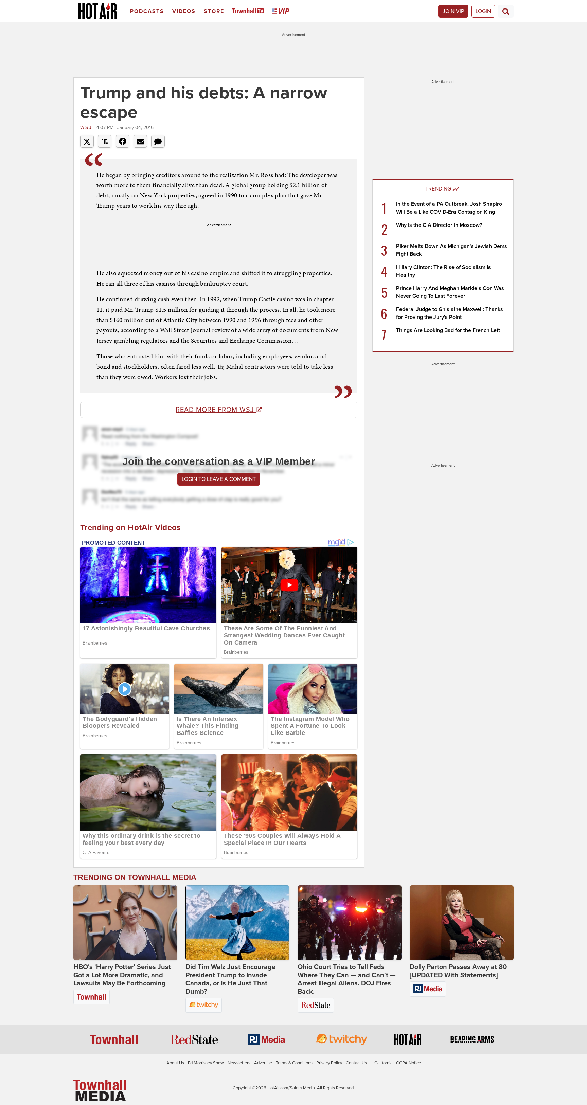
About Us (175, 1063)
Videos (184, 11)
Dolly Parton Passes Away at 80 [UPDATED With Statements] (458, 971)
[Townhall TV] (249, 11)
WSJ (87, 127)
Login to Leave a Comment (219, 479)
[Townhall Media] (99, 1090)
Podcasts (147, 11)
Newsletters (239, 1063)
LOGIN (483, 11)
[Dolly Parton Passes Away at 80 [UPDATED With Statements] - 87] (462, 922)
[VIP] (282, 11)
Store (214, 11)
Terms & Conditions (294, 1063)
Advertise (263, 1063)
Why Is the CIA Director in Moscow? (439, 225)
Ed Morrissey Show (206, 1063)
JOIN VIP (453, 11)
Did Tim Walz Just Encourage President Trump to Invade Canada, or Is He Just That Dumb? (230, 979)
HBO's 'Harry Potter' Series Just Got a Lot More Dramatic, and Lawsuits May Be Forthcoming (122, 975)
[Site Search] (506, 11)
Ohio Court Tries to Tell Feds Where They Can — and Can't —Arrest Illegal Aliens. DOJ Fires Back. (347, 979)
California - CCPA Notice (397, 1063)
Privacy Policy (329, 1063)
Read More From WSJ (216, 410)
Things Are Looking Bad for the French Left (448, 330)
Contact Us (356, 1063)
